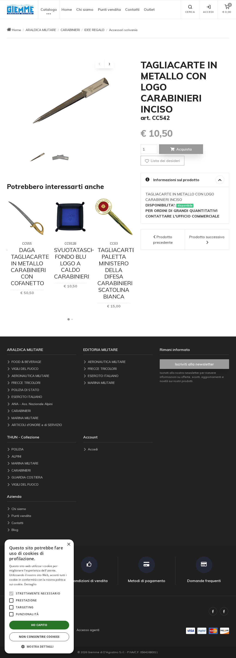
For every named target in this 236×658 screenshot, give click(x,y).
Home (67, 9)
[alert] (39, 596)
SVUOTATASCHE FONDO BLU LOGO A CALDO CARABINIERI (76, 263)
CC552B (70, 243)
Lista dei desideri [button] (165, 160)
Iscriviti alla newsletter (194, 364)
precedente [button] (163, 240)
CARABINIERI (70, 30)
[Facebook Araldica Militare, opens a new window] (224, 611)
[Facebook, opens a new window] (213, 611)
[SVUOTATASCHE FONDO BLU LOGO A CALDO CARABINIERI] (70, 217)
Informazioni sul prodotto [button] (176, 179)
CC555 (27, 243)
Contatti (132, 9)
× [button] (68, 544)
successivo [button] (206, 237)
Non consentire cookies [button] (39, 637)
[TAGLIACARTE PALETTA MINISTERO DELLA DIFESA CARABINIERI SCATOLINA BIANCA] (114, 217)
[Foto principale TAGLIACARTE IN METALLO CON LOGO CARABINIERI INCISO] (70, 102)
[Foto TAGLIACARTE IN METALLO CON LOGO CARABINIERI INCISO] (37, 157)
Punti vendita (109, 9)
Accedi (208, 12)
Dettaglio (30, 584)
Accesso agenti (88, 630)
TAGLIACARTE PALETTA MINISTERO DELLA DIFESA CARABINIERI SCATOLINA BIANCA (116, 273)
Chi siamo (84, 9)
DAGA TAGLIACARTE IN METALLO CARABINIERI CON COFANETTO (30, 266)
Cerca (190, 12)
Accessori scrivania (123, 30)
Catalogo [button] (49, 9)
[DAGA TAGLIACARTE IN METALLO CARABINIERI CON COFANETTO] (27, 217)
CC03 (114, 243)
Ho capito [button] (39, 625)
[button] (20, 9)
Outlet (149, 9)
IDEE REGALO (94, 30)
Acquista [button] (184, 149)
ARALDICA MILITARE (41, 30)
